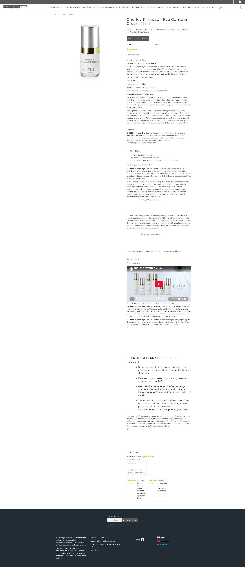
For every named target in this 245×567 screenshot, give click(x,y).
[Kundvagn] (239, 2)
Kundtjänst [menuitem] (218, 2)
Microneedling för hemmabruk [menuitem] (77, 7)
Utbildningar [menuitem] (228, 2)
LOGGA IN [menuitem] (204, 2)
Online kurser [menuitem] (56, 7)
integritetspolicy (111, 526)
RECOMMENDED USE (139, 165)
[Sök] (241, 7)
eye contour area (172, 160)
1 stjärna (128, 463)
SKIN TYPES (134, 259)
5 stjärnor (135, 463)
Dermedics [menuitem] (199, 7)
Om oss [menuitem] (211, 2)
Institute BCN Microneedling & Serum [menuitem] (162, 7)
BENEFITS (133, 151)
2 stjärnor (130, 463)
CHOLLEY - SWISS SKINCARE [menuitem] (132, 7)
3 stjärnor (132, 463)
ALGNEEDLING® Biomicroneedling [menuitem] (106, 7)
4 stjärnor (134, 463)
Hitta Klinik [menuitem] (210, 7)
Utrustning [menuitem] (186, 7)
